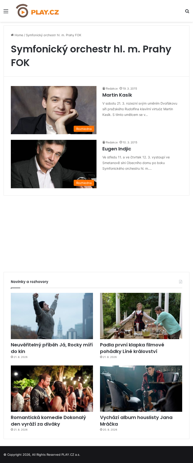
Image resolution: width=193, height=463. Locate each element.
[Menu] (6, 13)
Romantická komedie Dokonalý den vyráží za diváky (48, 420)
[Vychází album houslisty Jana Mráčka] (141, 388)
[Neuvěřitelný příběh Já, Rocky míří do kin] (52, 316)
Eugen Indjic (116, 148)
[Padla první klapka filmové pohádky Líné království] (141, 316)
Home (18, 35)
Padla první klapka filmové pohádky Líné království (132, 348)
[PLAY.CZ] (37, 11)
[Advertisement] (96, 232)
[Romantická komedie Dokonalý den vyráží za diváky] (52, 388)
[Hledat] (187, 13)
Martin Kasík (117, 95)
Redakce (112, 88)
